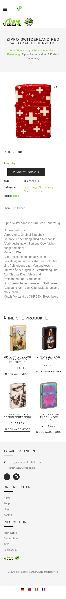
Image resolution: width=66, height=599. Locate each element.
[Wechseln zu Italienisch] (36, 589)
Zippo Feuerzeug (33, 190)
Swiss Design (46, 187)
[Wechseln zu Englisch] (29, 589)
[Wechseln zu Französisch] (43, 589)
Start (12, 50)
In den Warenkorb (26, 172)
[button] (5, 9)
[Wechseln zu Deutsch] (22, 589)
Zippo (15, 195)
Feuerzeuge (24, 50)
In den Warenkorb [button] (17, 374)
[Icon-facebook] (7, 476)
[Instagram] (16, 476)
